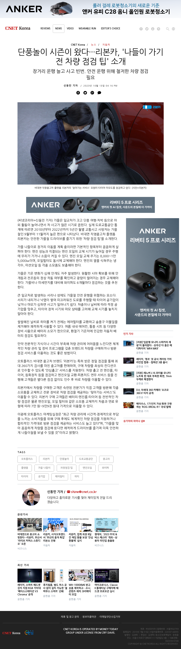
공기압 (41, 476)
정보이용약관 (89, 617)
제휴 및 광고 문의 (70, 617)
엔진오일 (87, 468)
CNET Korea (78, 45)
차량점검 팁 (66, 468)
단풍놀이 (64, 459)
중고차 (106, 459)
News (58, 28)
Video (70, 28)
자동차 (106, 45)
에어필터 (59, 476)
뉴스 (93, 45)
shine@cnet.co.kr (84, 491)
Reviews (45, 28)
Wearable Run (87, 28)
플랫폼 (24, 468)
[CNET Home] (19, 29)
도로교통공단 (86, 459)
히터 (76, 476)
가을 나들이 (44, 468)
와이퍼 (105, 468)
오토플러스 (27, 459)
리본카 (46, 459)
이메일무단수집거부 (110, 617)
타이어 (24, 476)
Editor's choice (110, 28)
